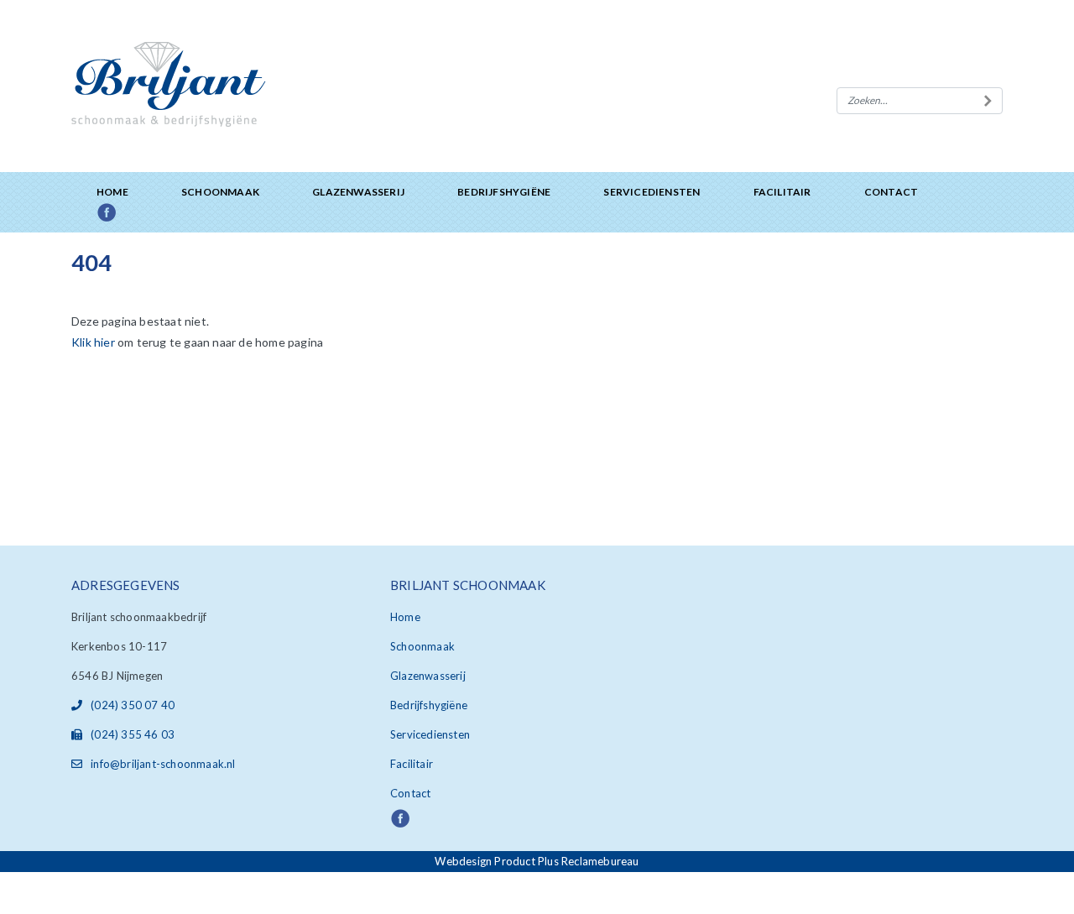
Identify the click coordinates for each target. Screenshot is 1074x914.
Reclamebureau (600, 861)
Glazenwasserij (358, 191)
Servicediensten (651, 191)
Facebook (125, 213)
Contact (891, 191)
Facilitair (782, 191)
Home (112, 191)
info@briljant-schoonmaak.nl (163, 763)
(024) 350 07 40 (133, 705)
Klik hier (93, 342)
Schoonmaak (220, 191)
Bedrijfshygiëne (503, 191)
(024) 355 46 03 (133, 734)
